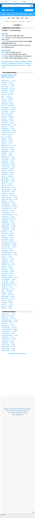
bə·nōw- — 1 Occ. (7, 126)
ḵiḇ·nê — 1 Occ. (7, 144)
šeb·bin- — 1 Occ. (7, 201)
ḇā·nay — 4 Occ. (7, 266)
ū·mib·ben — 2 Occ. (8, 216)
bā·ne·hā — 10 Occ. (8, 90)
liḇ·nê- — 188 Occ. (8, 176)
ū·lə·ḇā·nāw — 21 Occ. (9, 205)
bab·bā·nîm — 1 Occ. (9, 81)
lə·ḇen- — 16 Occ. (8, 170)
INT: (3, 45)
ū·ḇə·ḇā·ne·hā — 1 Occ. (9, 254)
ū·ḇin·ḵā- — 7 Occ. (8, 258)
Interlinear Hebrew (20, 61)
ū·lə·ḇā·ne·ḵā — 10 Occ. (10, 207)
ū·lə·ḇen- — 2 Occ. (8, 210)
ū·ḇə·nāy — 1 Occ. (8, 237)
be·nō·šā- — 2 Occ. (8, 121)
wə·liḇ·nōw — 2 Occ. (8, 289)
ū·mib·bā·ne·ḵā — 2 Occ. (10, 214)
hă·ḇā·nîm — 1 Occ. (8, 151)
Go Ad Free (3, 514)
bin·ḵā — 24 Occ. (7, 138)
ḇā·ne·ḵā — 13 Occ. (8, 271)
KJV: (3, 41)
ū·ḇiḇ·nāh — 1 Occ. (8, 260)
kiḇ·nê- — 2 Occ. (7, 155)
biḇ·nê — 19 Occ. (7, 140)
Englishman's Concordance (17, 353)
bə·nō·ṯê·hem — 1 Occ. (9, 125)
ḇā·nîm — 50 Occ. (8, 275)
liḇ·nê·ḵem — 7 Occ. (8, 178)
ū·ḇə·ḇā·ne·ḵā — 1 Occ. (9, 252)
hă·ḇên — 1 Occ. (7, 153)
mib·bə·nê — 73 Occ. (9, 195)
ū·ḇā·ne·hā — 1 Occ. (8, 228)
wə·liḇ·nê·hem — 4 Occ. (9, 285)
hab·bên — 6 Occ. (8, 147)
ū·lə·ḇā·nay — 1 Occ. (9, 203)
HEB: (3, 35)
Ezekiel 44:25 (6, 50)
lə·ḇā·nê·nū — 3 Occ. (9, 167)
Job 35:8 (5, 34)
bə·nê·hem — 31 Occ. (9, 109)
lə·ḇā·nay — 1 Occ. (8, 161)
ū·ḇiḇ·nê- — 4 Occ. (8, 262)
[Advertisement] (17, 385)
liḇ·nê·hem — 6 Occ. (8, 180)
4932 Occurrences (8, 77)
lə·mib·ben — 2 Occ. (8, 159)
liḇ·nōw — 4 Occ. (7, 186)
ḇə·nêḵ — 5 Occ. (7, 292)
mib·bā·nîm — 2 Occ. (9, 191)
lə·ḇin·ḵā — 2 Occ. (8, 172)
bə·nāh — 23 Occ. (8, 100)
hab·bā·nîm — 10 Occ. (9, 145)
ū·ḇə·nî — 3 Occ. (7, 249)
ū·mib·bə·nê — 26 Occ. (9, 218)
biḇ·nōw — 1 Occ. (7, 142)
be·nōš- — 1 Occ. (7, 119)
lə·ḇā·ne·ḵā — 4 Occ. (9, 165)
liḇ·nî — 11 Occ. (7, 184)
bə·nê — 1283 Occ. (8, 105)
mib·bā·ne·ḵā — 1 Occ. (9, 189)
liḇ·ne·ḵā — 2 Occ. (8, 174)
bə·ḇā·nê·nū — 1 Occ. (9, 132)
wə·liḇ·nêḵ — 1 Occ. (8, 281)
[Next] (33, 235)
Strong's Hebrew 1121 (9, 75)
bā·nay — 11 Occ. (7, 83)
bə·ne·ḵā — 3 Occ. (8, 104)
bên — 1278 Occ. (7, 98)
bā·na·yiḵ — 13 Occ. (8, 86)
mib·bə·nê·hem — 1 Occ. (10, 199)
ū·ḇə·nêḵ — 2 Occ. (8, 239)
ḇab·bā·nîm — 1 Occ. (9, 264)
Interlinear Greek (7, 61)
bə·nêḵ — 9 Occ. (7, 102)
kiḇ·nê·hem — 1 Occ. (8, 157)
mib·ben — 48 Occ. (8, 193)
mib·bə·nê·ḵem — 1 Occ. (10, 197)
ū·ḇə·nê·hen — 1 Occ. (9, 247)
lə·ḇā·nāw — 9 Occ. (8, 163)
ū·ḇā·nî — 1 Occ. (7, 231)
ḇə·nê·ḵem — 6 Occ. (8, 296)
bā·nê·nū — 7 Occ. (8, 92)
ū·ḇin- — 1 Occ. (7, 256)
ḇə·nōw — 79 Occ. (8, 302)
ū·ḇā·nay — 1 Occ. (8, 220)
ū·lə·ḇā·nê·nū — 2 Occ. (9, 208)
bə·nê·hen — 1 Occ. (8, 111)
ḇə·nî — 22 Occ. (7, 300)
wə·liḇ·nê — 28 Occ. (8, 283)
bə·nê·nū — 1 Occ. (8, 113)
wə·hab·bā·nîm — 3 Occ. (10, 277)
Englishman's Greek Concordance (20, 63)
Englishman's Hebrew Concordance (13, 65)
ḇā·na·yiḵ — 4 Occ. (8, 270)
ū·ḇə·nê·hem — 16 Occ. (9, 245)
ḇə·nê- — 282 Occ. (8, 294)
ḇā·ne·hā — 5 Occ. (8, 273)
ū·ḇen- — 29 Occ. (7, 235)
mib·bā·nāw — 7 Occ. (9, 187)
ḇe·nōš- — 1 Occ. (7, 304)
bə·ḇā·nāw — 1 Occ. (8, 128)
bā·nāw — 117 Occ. (8, 84)
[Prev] (2, 235)
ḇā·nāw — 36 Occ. (8, 268)
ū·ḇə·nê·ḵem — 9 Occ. (9, 243)
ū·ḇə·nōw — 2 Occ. (8, 250)
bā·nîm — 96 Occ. (8, 94)
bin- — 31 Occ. (6, 136)
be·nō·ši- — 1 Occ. (8, 123)
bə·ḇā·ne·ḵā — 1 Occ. (9, 130)
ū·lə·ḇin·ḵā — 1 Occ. (8, 212)
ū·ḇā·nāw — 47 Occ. (8, 222)
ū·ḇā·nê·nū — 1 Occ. (8, 229)
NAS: (3, 37)
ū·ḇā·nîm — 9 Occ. (8, 233)
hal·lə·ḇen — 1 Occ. (8, 149)
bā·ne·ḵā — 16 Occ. (8, 88)
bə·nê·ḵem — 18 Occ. (9, 107)
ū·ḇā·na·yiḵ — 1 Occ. (8, 224)
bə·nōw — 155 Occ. (8, 117)
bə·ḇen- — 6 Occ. (7, 134)
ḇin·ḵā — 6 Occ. (7, 306)
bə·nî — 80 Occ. (7, 115)
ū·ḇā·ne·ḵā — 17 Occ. (9, 226)
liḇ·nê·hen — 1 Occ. (8, 182)
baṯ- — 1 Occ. (6, 96)
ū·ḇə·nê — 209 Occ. (8, 241)
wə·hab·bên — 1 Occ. (9, 279)
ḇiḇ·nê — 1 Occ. (7, 308)
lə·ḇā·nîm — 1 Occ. (8, 168)
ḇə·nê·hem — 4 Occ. (8, 298)
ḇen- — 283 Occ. (7, 291)
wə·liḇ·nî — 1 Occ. (8, 287)
